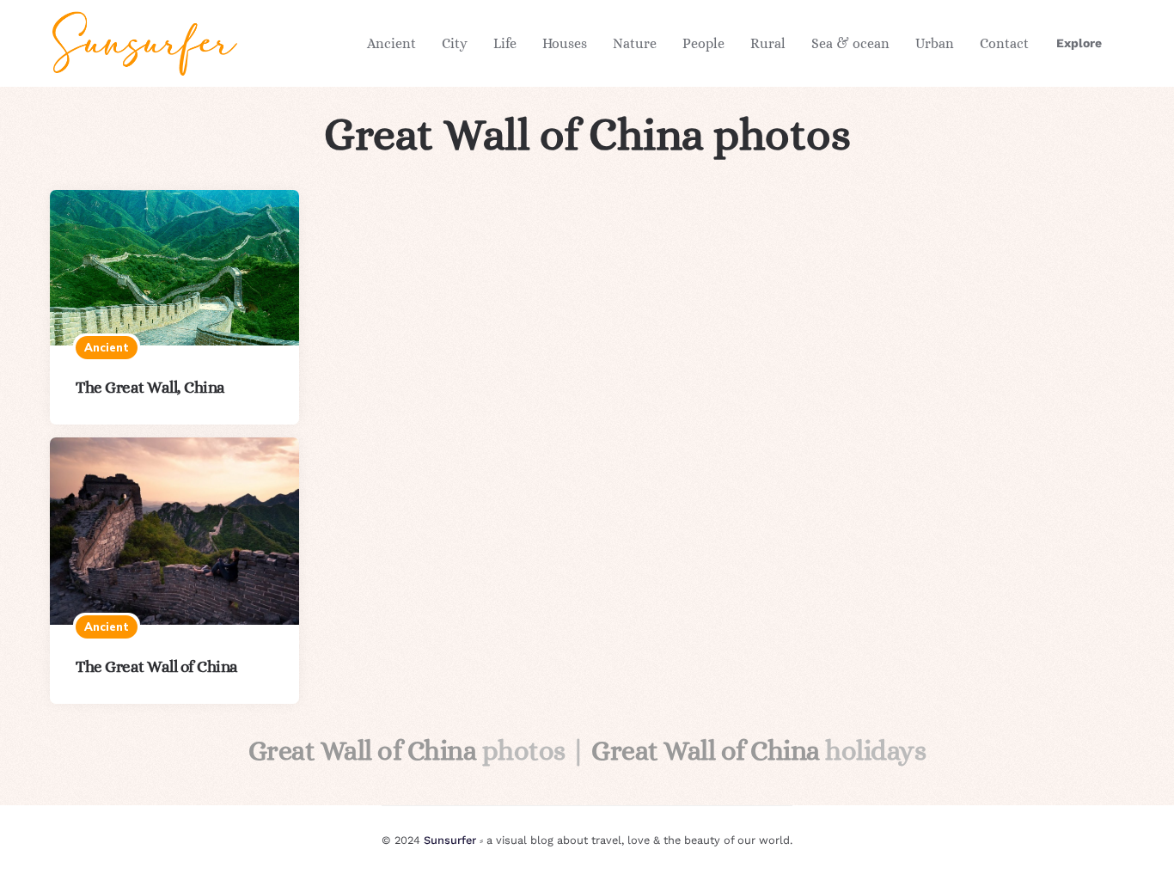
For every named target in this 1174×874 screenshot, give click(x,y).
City (455, 43)
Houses (564, 43)
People (703, 43)
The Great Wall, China (150, 387)
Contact (1004, 43)
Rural (768, 43)
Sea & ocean (850, 43)
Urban (934, 43)
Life (505, 43)
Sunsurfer (450, 840)
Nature (635, 43)
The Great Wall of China (157, 666)
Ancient (391, 43)
